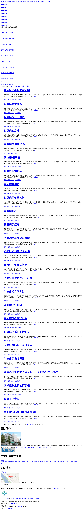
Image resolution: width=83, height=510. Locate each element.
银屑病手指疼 (11, 224)
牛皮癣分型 (17, 86)
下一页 (29, 424)
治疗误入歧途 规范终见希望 (47, 461)
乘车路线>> (4, 472)
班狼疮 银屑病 (12, 157)
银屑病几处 (10, 211)
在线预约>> (18, 99)
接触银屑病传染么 (14, 170)
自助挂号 (49, 447)
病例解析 (30, 1)
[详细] (36, 96)
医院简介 (8, 1)
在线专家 (56, 488)
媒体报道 (14, 1)
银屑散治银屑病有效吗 (17, 90)
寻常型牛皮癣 (25, 86)
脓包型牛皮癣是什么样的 (18, 278)
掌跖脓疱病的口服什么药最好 (21, 412)
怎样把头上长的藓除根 (17, 385)
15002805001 (13, 503)
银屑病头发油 (11, 130)
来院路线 (41, 1)
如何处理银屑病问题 (15, 264)
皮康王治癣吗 (11, 398)
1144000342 (9, 508)
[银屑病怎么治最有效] (7, 461)
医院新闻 (22, 447)
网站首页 (3, 1)
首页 (11, 86)
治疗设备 (36, 1)
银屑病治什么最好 (14, 117)
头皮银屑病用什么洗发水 (18, 345)
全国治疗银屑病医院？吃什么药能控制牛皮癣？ (31, 372)
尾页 (32, 424)
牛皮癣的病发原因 (14, 358)
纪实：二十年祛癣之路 (32, 461)
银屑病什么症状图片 (15, 318)
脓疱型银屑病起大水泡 (17, 251)
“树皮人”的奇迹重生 (19, 461)
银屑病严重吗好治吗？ (17, 331)
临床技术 (25, 1)
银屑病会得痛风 (13, 103)
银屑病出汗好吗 (13, 304)
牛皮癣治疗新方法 (14, 291)
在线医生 (19, 506)
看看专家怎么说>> (9, 99)
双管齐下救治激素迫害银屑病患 (64, 461)
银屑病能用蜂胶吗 (14, 144)
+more (2, 460)
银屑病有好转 (11, 184)
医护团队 (19, 1)
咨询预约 (47, 1)
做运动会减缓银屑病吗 (17, 237)
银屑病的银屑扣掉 (14, 197)
